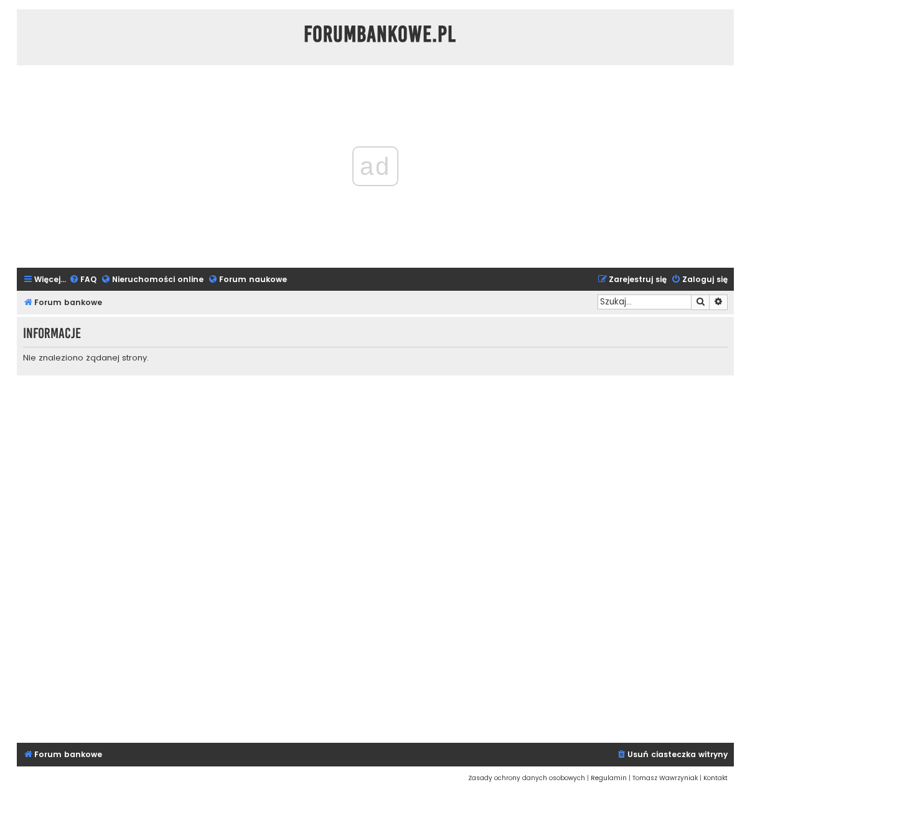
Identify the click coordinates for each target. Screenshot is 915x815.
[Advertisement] (375, 557)
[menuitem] (82, 279)
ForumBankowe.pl (380, 34)
